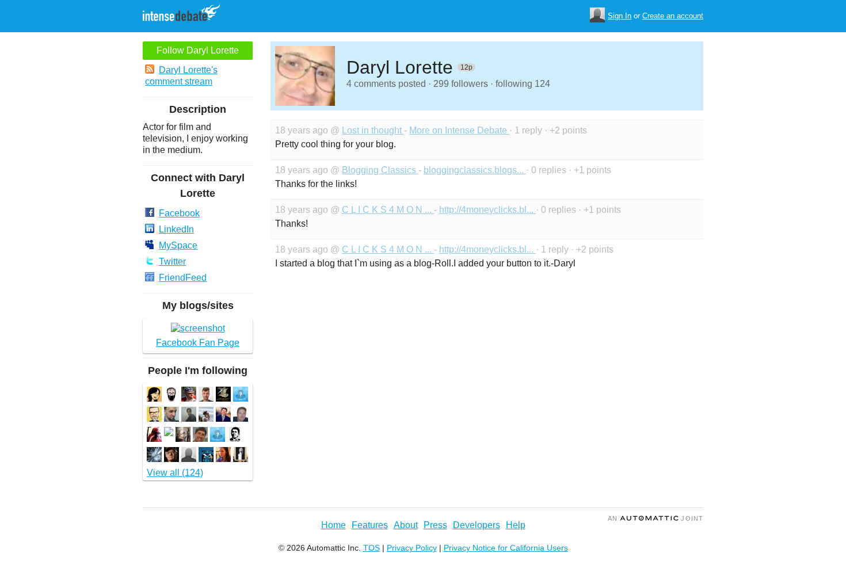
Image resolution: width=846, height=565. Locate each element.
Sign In (619, 16)
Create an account (672, 16)
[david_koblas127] (200, 436)
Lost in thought (373, 130)
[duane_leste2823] (223, 416)
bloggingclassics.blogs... (475, 170)
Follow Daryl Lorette (198, 50)
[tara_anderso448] (223, 456)
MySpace (178, 245)
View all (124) (175, 473)
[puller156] (206, 416)
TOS (371, 547)
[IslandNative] (188, 456)
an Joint (655, 518)
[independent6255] (183, 436)
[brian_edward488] (171, 395)
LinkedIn (176, 229)
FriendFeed (183, 277)
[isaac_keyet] (206, 395)
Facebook (179, 213)
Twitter (172, 261)
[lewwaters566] (171, 456)
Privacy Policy (412, 547)
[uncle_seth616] (234, 436)
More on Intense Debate (459, 130)
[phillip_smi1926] (154, 416)
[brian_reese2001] (240, 395)
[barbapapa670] (223, 395)
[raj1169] (188, 416)
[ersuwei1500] (217, 436)
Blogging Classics (380, 170)
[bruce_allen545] (240, 416)
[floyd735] (154, 456)
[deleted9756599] (168, 433)
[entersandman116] (206, 456)
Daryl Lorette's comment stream (181, 75)
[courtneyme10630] (240, 456)
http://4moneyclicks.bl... (487, 210)
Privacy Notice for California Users (506, 547)
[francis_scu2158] (171, 416)
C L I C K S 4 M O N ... (388, 210)
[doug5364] (154, 436)
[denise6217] (154, 395)
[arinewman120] (188, 395)
